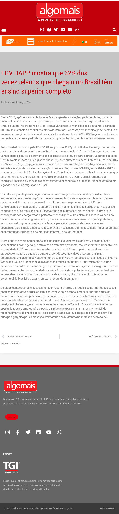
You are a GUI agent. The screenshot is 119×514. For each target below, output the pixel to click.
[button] (4, 30)
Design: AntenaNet (107, 508)
